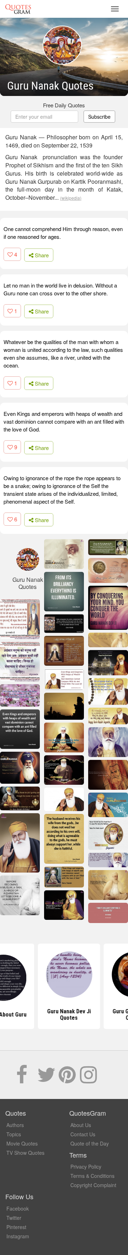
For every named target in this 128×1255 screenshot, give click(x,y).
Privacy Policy (85, 1166)
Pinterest (16, 1226)
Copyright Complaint (93, 1185)
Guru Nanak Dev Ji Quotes (64, 1014)
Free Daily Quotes (64, 105)
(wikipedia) (70, 198)
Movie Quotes (22, 1143)
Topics (13, 1134)
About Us (80, 1124)
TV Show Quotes (25, 1152)
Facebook (17, 1208)
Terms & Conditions (92, 1175)
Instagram (17, 1236)
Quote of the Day (89, 1143)
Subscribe (99, 116)
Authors (15, 1124)
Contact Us (82, 1134)
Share (41, 255)
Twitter (13, 1217)
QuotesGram (18, 9)
